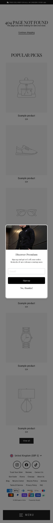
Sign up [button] (26, 280)
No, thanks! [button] (26, 288)
